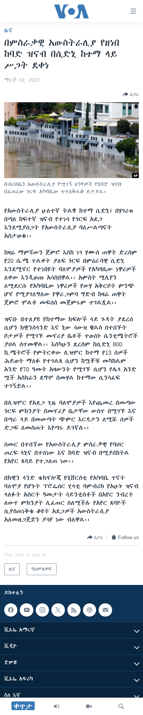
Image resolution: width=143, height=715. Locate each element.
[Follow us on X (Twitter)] (58, 610)
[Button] (131, 94)
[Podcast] (89, 610)
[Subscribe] (105, 610)
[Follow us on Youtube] (26, 610)
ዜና (8, 30)
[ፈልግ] (121, 706)
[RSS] (74, 610)
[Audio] (56, 706)
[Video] (88, 706)
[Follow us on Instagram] (42, 610)
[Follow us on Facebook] (10, 610)
